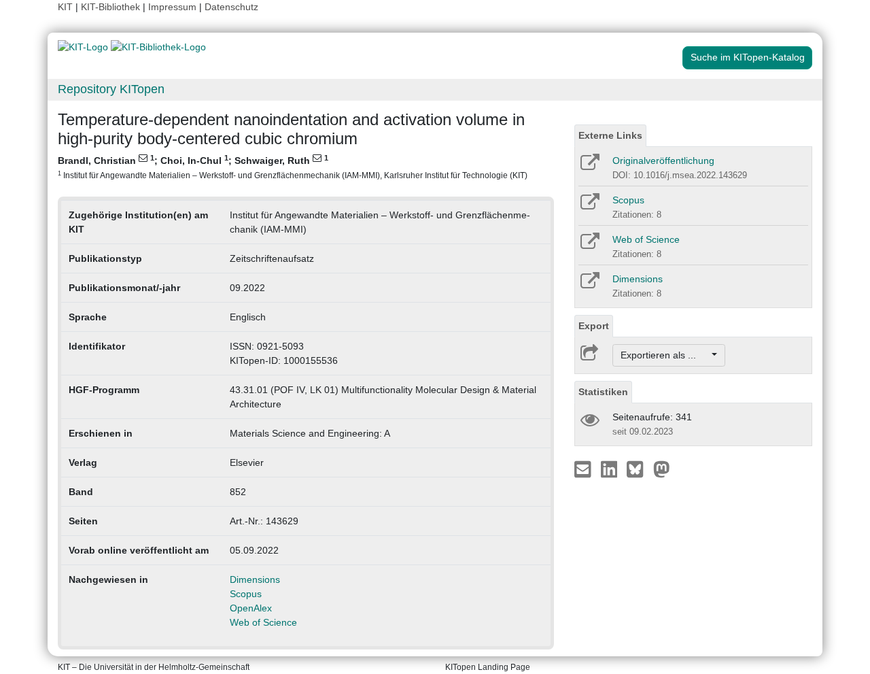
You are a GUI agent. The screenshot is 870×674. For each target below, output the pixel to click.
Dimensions (255, 579)
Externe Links (610, 135)
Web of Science (263, 622)
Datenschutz (231, 6)
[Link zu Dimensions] (588, 285)
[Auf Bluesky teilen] (638, 468)
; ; (292, 167)
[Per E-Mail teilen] (584, 468)
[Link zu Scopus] (588, 206)
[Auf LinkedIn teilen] (610, 468)
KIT (65, 6)
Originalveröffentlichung (663, 160)
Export (593, 325)
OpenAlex (251, 608)
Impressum (172, 6)
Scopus (246, 593)
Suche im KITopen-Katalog (748, 57)
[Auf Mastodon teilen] (661, 468)
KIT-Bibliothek (112, 6)
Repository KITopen (111, 89)
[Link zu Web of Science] (588, 245)
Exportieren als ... (665, 355)
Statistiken (603, 391)
